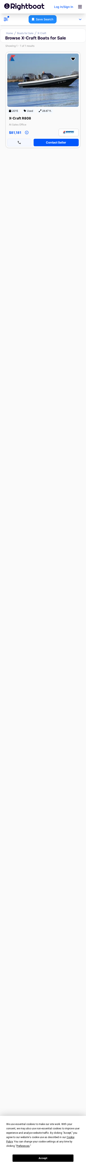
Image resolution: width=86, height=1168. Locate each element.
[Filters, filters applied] (5, 19)
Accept (43, 1158)
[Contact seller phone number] (19, 142)
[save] (73, 59)
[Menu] (80, 7)
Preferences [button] (23, 1146)
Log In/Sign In (63, 7)
